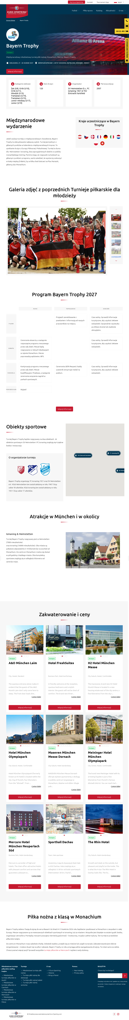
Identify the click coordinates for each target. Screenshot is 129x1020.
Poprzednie (116, 209)
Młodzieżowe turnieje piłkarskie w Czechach (9, 984)
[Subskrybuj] (124, 975)
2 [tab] (23, 656)
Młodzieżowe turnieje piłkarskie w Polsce (9, 999)
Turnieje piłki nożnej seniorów (29, 983)
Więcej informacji (15, 71)
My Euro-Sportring (76, 2)
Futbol (74, 10)
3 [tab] (26, 656)
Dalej (116, 260)
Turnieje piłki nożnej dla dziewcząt (30, 976)
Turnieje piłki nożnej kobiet (32, 980)
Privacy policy (79, 973)
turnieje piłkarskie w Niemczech (56, 950)
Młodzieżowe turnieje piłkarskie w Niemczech (9, 992)
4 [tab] (28, 656)
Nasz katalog (78, 970)
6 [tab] (68, 746)
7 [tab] (70, 746)
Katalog (99, 10)
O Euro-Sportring (54, 970)
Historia (51, 973)
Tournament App (103, 2)
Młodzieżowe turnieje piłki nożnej (31, 971)
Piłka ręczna (88, 10)
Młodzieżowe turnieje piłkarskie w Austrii (9, 977)
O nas (121, 10)
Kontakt (90, 2)
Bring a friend (53, 975)
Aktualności (110, 10)
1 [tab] (21, 656)
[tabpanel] (25, 640)
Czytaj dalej (36, 697)
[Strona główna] (17, 11)
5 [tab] (29, 746)
